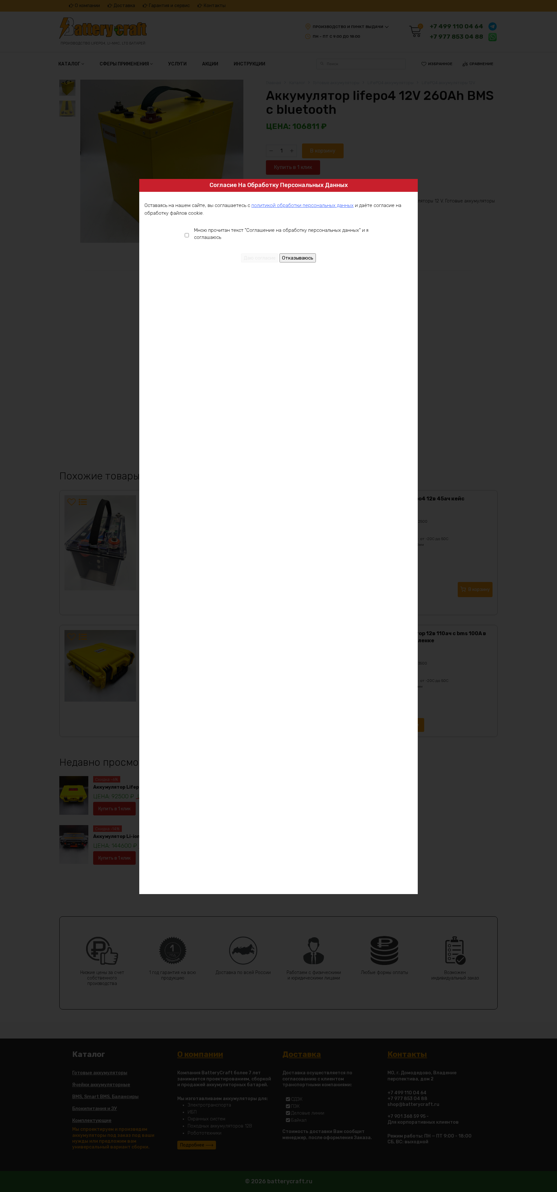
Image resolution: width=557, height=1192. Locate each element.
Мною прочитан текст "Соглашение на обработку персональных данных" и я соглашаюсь (281, 234)
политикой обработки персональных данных (302, 205)
